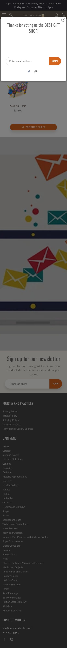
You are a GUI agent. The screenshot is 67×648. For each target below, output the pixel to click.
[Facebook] (29, 72)
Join (55, 61)
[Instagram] (36, 72)
